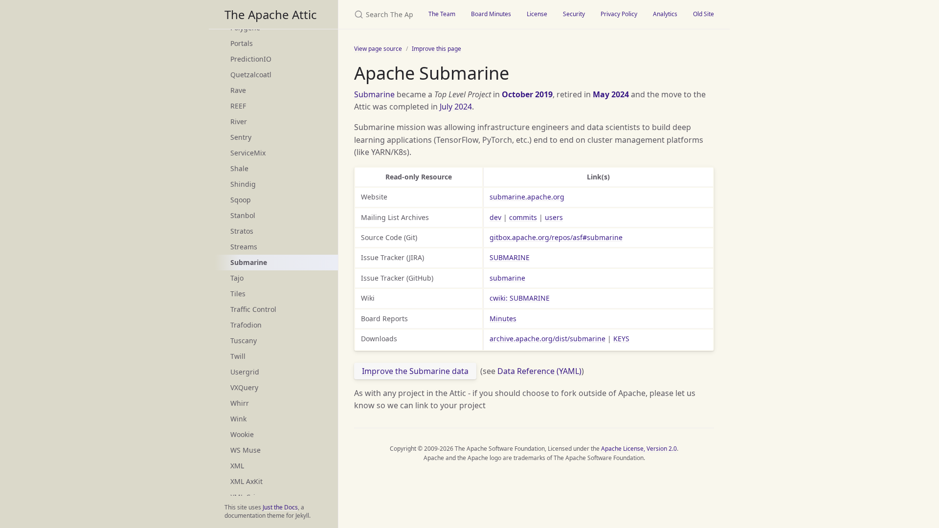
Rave (238, 90)
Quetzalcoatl (250, 74)
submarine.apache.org (527, 196)
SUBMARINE (510, 257)
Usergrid (244, 371)
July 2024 (456, 106)
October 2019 (527, 94)
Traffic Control (253, 309)
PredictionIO (250, 59)
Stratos (241, 231)
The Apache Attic (270, 14)
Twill (238, 356)
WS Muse (245, 450)
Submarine (374, 94)
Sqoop (240, 199)
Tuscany (243, 340)
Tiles (238, 293)
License (537, 14)
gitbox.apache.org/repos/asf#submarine (556, 237)
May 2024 (611, 94)
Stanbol (242, 215)
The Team (441, 14)
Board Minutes (491, 14)
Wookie (242, 434)
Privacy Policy (619, 14)
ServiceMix (248, 152)
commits (523, 217)
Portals (241, 43)
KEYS (621, 338)
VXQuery (244, 387)
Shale (239, 168)
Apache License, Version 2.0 (639, 448)
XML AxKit (246, 481)
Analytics (665, 14)
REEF (238, 105)
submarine (507, 278)
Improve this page (436, 48)
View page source (378, 48)
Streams (243, 246)
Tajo (237, 278)
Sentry (240, 137)
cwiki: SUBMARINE (520, 298)
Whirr (239, 403)
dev (495, 217)
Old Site (703, 14)
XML (237, 465)
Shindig (243, 184)
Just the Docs (280, 507)
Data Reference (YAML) (539, 371)
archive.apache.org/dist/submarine (547, 338)
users (554, 217)
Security (574, 14)
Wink (238, 418)
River (238, 121)
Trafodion (246, 325)
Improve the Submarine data (415, 371)
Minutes (503, 318)
